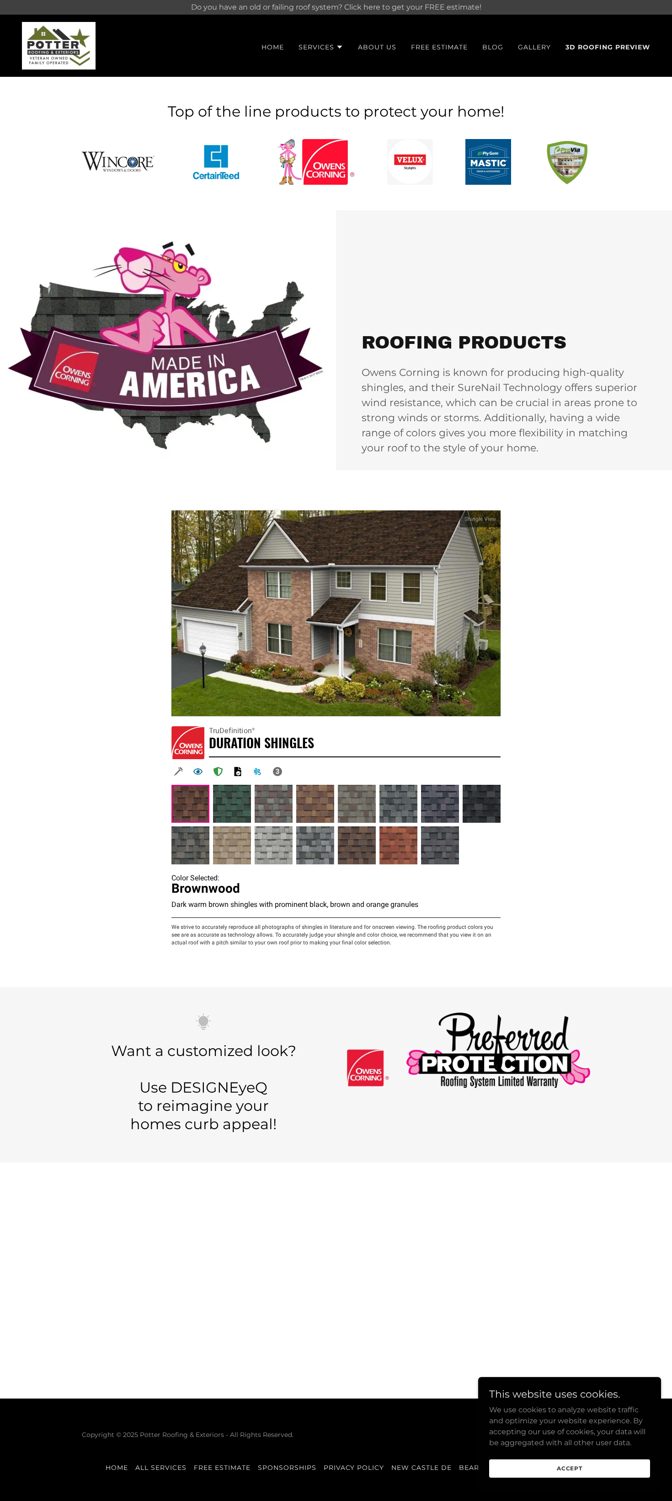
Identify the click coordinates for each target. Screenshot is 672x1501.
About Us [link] (377, 47)
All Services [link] (161, 1467)
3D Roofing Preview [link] (607, 47)
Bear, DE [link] (476, 1467)
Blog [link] (492, 47)
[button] (321, 47)
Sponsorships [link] (287, 1467)
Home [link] (272, 47)
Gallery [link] (534, 47)
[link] (59, 45)
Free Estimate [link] (439, 47)
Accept (569, 1468)
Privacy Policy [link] (354, 1467)
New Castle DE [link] (421, 1467)
